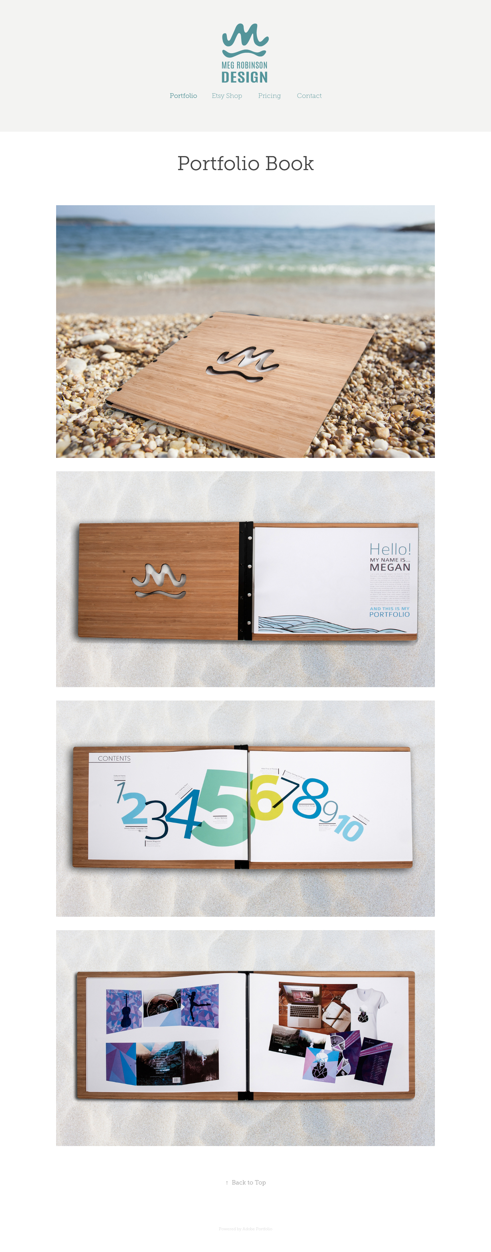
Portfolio (183, 95)
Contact (309, 95)
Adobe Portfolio (257, 1229)
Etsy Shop (227, 95)
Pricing (269, 95)
